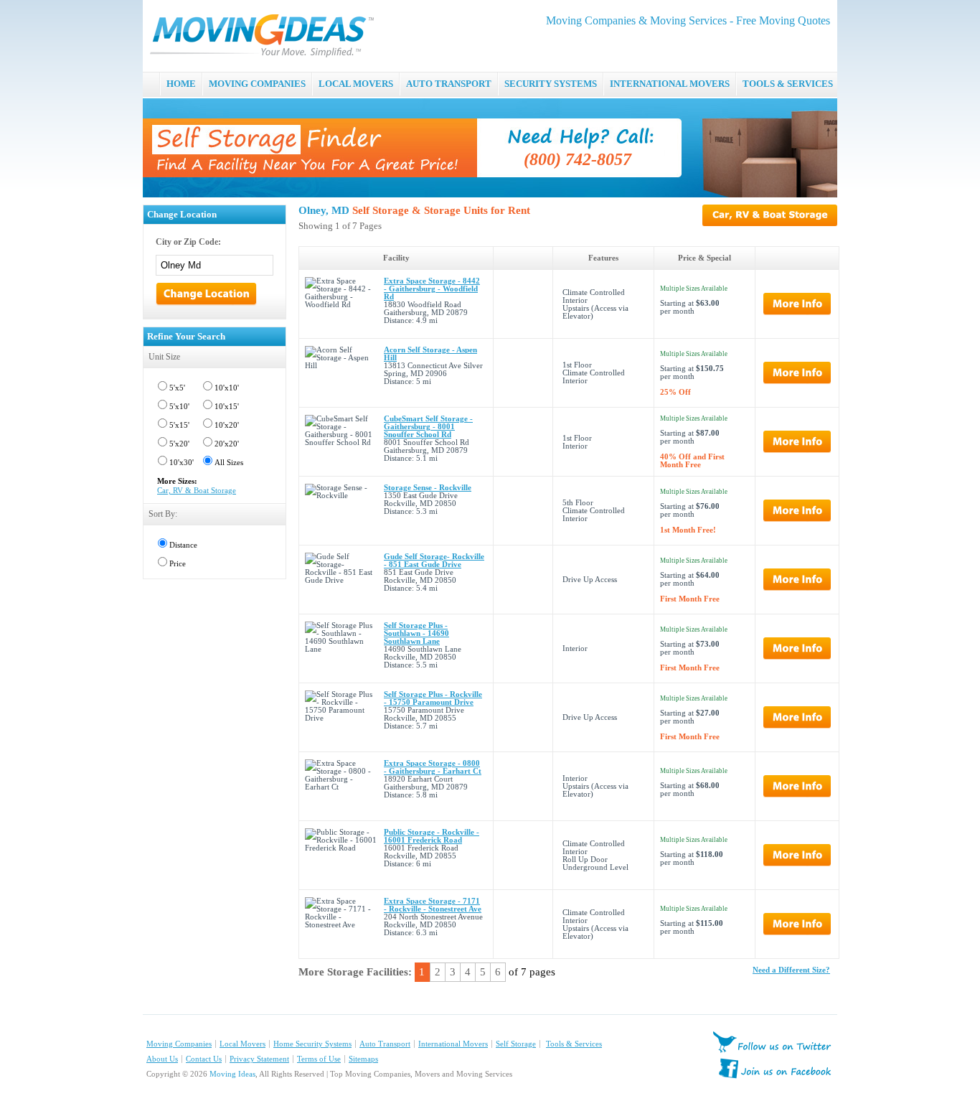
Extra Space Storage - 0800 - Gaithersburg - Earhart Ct (432, 767)
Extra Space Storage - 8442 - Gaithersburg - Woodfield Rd (432, 289)
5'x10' (179, 407)
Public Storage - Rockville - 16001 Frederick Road (431, 836)
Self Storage (516, 1044)
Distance (183, 545)
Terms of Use (319, 1059)
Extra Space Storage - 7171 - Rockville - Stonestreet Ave (432, 905)
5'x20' (179, 444)
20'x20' (227, 444)
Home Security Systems (312, 1044)
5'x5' (177, 388)
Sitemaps (363, 1059)
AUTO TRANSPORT (448, 83)
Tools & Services (574, 1044)
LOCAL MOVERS (356, 83)
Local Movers (242, 1044)
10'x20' (227, 425)
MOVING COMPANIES (257, 83)
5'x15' (179, 425)
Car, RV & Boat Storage (196, 491)
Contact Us (204, 1059)
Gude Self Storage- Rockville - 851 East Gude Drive (434, 560)
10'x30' (181, 463)
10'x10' (227, 388)
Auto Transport (384, 1044)
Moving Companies (179, 1044)
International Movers (453, 1044)
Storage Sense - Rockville (427, 488)
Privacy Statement (259, 1059)
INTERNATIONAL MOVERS (670, 83)
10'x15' (227, 407)
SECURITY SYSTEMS (550, 83)
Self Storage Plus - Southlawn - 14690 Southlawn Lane (416, 633)
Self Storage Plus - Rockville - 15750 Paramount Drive (433, 698)
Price (177, 564)
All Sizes (229, 463)
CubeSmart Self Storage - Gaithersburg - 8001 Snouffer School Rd (428, 427)
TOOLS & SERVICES (788, 83)
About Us (162, 1059)
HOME (181, 83)
